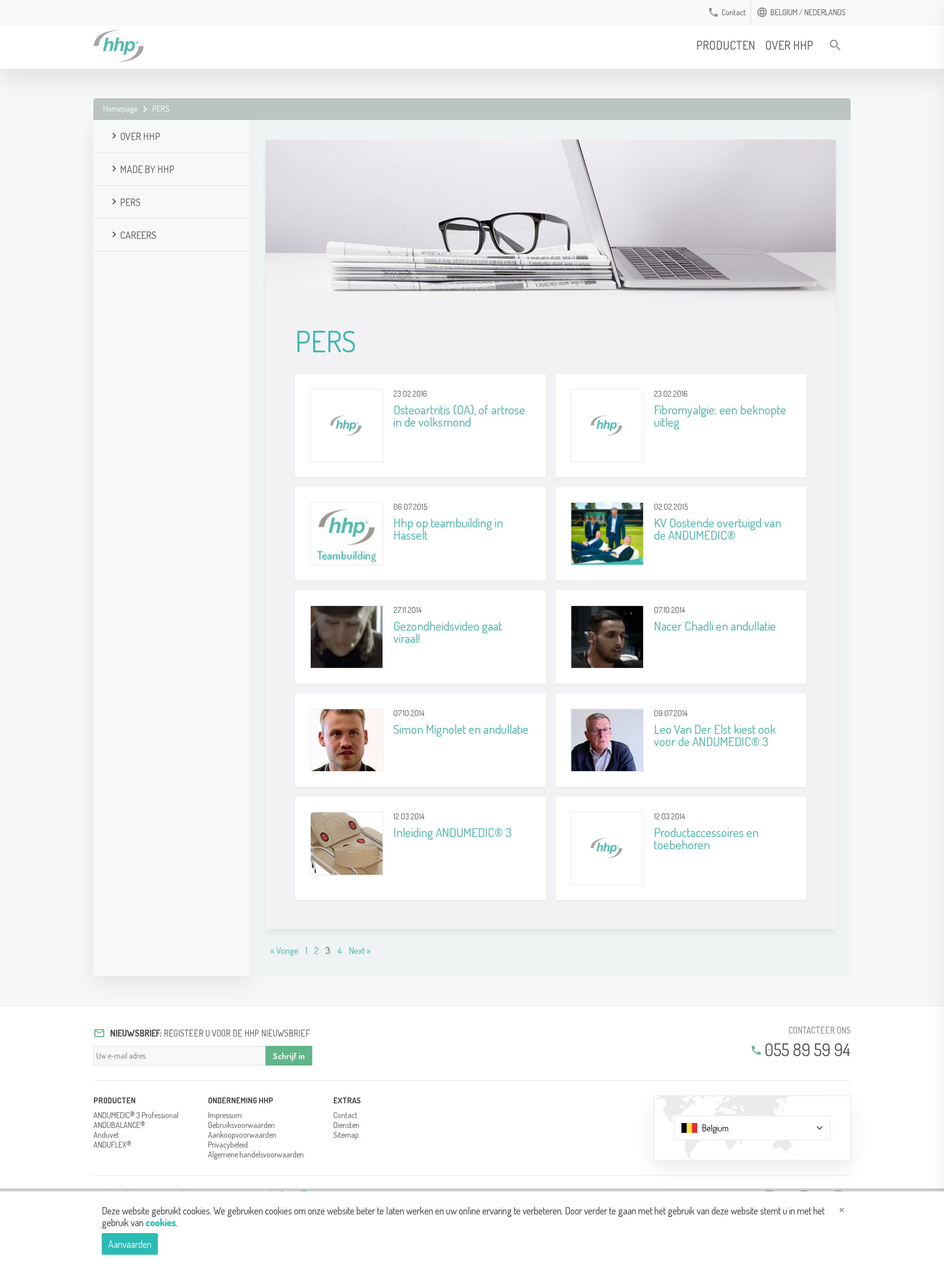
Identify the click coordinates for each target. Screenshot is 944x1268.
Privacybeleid (228, 1145)
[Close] (843, 1211)
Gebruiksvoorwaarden (241, 1125)
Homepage (120, 108)
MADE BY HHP (141, 169)
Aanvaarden (129, 1244)
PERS (124, 202)
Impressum (225, 1115)
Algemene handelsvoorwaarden (256, 1154)
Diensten (346, 1125)
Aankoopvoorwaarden (242, 1135)
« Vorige (284, 950)
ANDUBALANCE (119, 1125)
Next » (360, 950)
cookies (161, 1222)
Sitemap (346, 1135)
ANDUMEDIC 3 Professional (135, 1115)
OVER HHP (789, 45)
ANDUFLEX (112, 1145)
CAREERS (132, 235)
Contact (734, 12)
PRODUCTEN (725, 45)
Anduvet (106, 1135)
